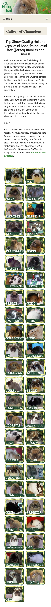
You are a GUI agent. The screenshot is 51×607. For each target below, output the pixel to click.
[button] (47, 19)
